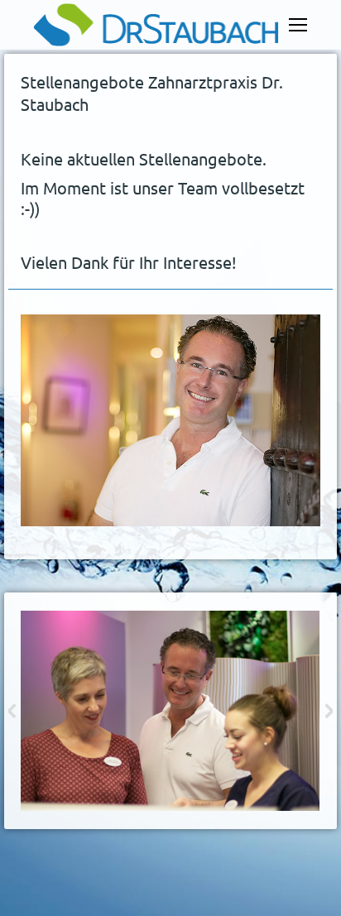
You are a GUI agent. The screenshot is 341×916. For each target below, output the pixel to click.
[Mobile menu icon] (298, 25)
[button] (12, 711)
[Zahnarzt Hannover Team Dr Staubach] (169, 710)
